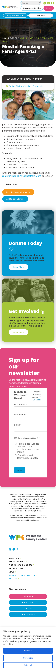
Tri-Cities (28, 608)
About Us (14, 558)
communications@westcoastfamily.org (21, 175)
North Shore (28, 602)
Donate (49, 8)
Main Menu (41, 15)
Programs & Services (15, 15)
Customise (28, 658)
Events (13, 38)
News (11, 572)
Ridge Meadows (28, 614)
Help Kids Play (17, 562)
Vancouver (28, 596)
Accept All (28, 650)
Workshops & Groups (20, 565)
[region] (28, 649)
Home (4, 38)
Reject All (28, 665)
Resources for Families (32, 8)
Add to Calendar (13, 199)
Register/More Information (18, 192)
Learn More (18, 267)
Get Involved (16, 568)
